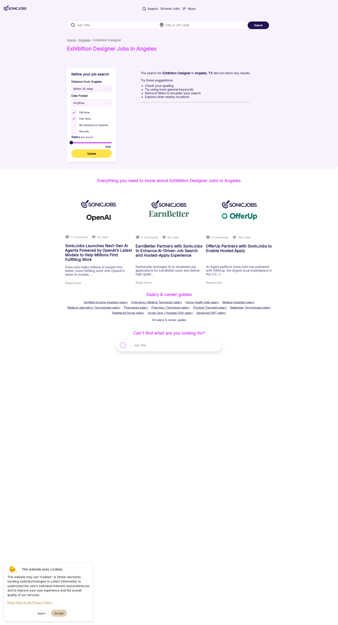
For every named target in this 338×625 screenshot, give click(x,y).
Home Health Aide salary (202, 302)
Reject (41, 613)
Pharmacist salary (136, 307)
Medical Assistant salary (238, 302)
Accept (59, 613)
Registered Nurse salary (128, 313)
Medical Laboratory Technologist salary (93, 307)
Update (91, 153)
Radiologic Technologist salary (250, 307)
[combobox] (113, 25)
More (192, 9)
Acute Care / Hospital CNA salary (170, 313)
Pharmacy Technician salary (170, 307)
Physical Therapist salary (210, 307)
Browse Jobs (170, 8)
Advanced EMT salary (211, 313)
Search (153, 9)
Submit (258, 25)
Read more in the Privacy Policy (29, 602)
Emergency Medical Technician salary (156, 302)
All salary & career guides (169, 320)
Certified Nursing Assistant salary (106, 302)
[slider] (71, 142)
